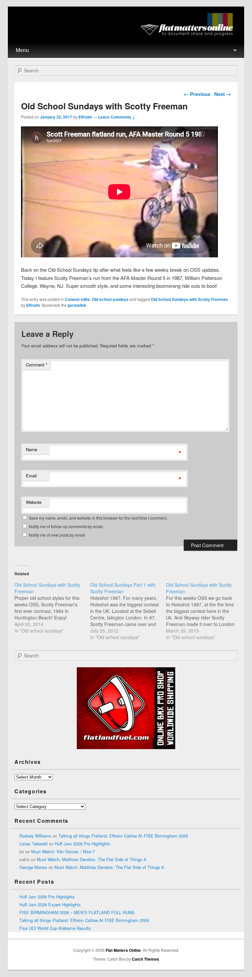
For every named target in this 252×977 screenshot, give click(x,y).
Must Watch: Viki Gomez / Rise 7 (63, 851)
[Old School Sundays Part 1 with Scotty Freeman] (128, 610)
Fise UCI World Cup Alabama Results (55, 928)
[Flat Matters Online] (189, 33)
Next (222, 94)
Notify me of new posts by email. (57, 535)
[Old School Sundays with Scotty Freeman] (52, 607)
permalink (77, 305)
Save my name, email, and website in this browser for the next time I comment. (98, 518)
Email (31, 475)
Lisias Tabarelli (33, 843)
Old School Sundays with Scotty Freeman (189, 299)
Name (31, 449)
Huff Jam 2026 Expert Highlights (50, 904)
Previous (197, 94)
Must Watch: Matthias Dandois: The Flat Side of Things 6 (91, 859)
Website (33, 502)
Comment (36, 364)
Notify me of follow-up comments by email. (66, 526)
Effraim (85, 117)
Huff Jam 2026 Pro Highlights (82, 843)
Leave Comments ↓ (116, 117)
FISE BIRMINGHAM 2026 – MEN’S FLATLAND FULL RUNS (77, 912)
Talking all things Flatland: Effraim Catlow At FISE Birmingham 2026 (123, 836)
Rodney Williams (35, 836)
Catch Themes (145, 959)
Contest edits (77, 299)
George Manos (33, 867)
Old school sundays (110, 299)
